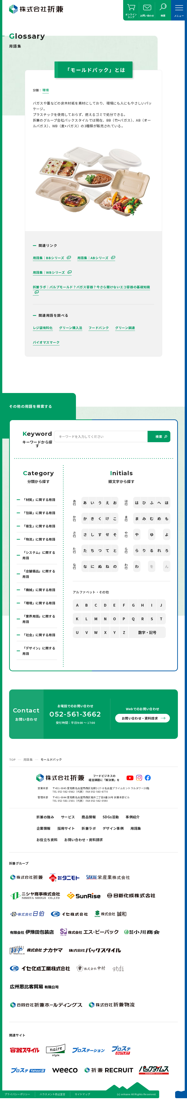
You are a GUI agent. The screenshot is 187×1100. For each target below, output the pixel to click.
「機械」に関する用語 (38, 589)
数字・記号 (147, 632)
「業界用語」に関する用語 (38, 619)
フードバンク (98, 327)
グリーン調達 (125, 327)
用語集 (28, 759)
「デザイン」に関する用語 (38, 651)
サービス (68, 816)
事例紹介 (133, 816)
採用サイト (66, 828)
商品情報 (89, 816)
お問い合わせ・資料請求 (140, 718)
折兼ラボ (89, 828)
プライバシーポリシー (17, 1094)
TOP (12, 759)
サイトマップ (82, 1094)
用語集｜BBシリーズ (49, 257)
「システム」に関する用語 (38, 555)
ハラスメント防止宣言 (52, 1094)
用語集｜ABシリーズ (93, 257)
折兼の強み (45, 816)
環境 (45, 90)
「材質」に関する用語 (38, 499)
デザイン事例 (113, 828)
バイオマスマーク (46, 342)
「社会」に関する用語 (38, 635)
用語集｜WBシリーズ (49, 272)
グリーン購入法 (70, 327)
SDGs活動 (111, 816)
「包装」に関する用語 (38, 512)
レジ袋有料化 (43, 327)
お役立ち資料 (46, 839)
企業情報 (43, 828)
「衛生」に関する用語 (38, 526)
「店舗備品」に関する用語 (38, 574)
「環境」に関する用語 (38, 603)
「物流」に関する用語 (38, 539)
